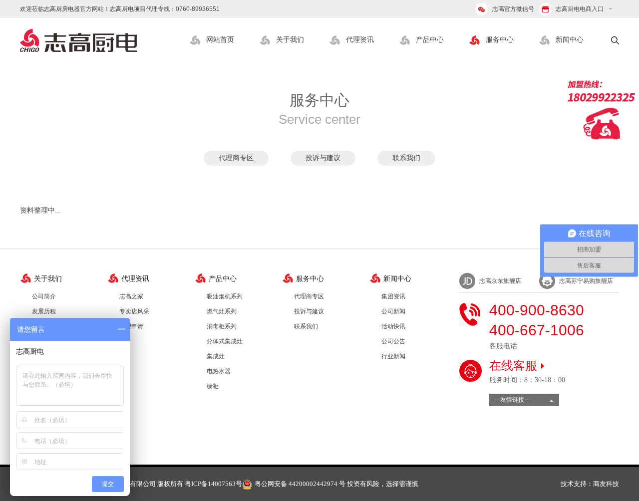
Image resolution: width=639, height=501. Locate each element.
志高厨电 (78, 40)
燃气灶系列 (222, 311)
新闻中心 (570, 39)
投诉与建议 (323, 158)
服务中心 (500, 39)
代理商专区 (236, 158)
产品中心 (430, 39)
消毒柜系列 (222, 326)
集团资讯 (393, 296)
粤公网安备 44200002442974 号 (300, 484)
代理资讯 (360, 39)
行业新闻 (393, 356)
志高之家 (131, 296)
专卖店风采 (134, 311)
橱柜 (213, 386)
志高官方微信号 (513, 8)
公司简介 (44, 296)
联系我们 (406, 158)
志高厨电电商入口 (579, 8)
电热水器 (219, 371)
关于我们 (290, 39)
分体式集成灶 (225, 341)
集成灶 (216, 356)
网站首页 (220, 39)
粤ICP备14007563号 (213, 484)
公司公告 (393, 341)
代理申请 (131, 326)
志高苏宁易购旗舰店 (586, 280)
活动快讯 (393, 326)
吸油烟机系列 (225, 296)
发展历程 (44, 311)
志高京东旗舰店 (500, 280)
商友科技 (606, 484)
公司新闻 (393, 311)
